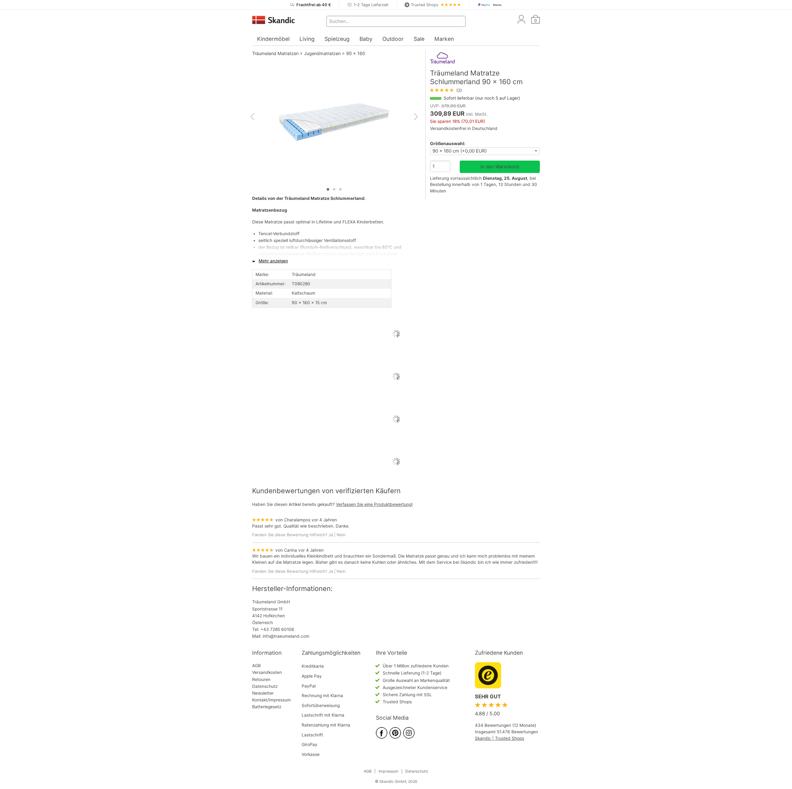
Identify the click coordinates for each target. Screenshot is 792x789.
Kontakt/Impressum (271, 699)
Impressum (388, 771)
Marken (444, 39)
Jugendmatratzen (322, 53)
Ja (331, 534)
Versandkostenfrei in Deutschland (463, 128)
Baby (365, 39)
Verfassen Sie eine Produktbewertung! (374, 504)
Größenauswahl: (447, 143)
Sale (419, 39)
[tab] (328, 189)
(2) (446, 90)
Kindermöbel (273, 39)
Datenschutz (265, 686)
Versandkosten (267, 672)
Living (307, 39)
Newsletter (263, 693)
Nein (341, 534)
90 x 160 (355, 53)
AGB (256, 665)
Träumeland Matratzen (275, 53)
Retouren (261, 679)
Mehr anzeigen (273, 260)
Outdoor (393, 39)
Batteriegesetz (266, 706)
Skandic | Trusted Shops (499, 738)
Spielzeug (337, 39)
